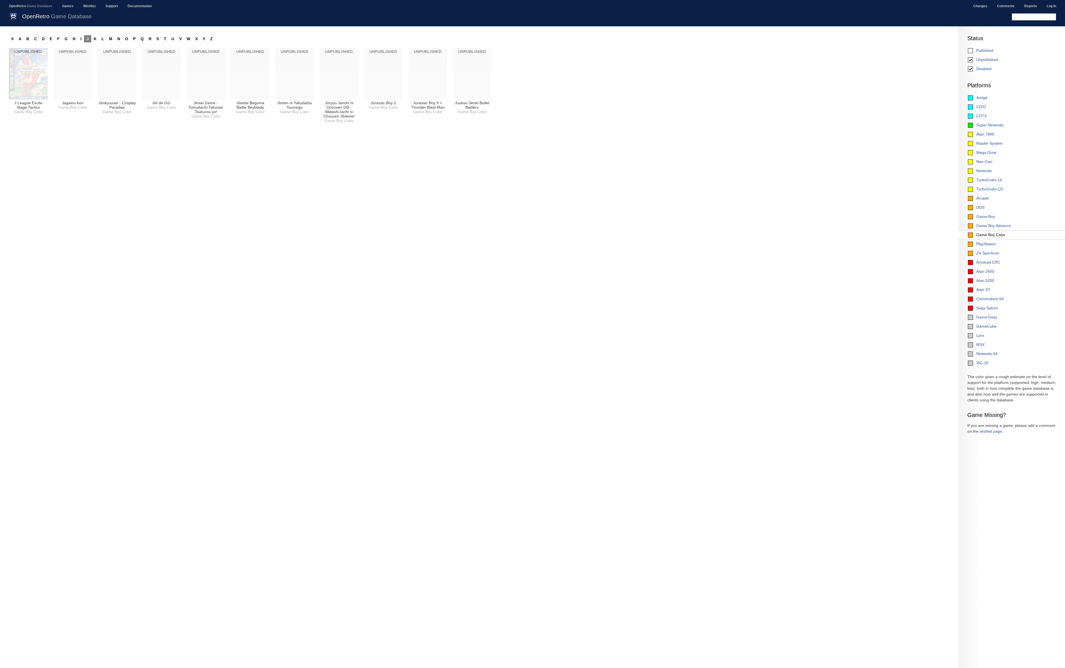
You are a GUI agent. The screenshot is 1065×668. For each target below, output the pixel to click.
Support (111, 6)
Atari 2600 (985, 271)
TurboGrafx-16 (989, 180)
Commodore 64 (990, 299)
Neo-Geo (984, 161)
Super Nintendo (990, 125)
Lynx (980, 335)
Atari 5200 (985, 280)
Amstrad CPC (988, 262)
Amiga (981, 97)
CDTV (981, 116)
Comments (1006, 6)
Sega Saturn (987, 308)
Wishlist (89, 6)
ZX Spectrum (987, 253)
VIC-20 (982, 363)
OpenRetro (30, 6)
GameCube (986, 326)
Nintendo (984, 171)
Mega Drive (986, 152)
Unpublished (987, 59)
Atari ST (983, 289)
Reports (1030, 6)
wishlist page (991, 431)
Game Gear (986, 317)
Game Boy (985, 216)
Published (984, 50)
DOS (980, 207)
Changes (980, 6)
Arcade (982, 198)
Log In (1051, 6)
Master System (989, 143)
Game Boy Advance (993, 225)
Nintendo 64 (987, 353)
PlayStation (986, 244)
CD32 (981, 106)
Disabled (984, 69)
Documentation (140, 6)
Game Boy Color (990, 235)
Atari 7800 (985, 134)
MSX (980, 344)
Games (67, 6)
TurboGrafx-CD (989, 189)
